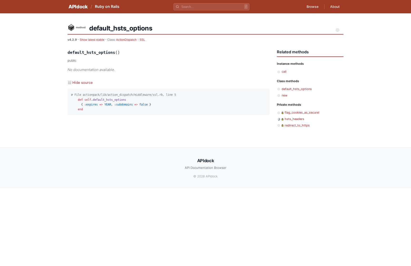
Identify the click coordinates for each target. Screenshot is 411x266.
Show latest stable (92, 39)
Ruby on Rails (107, 6)
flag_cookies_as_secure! (302, 112)
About (335, 7)
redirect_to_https (297, 125)
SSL (142, 39)
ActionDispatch (126, 39)
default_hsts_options (297, 89)
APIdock (78, 7)
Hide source (82, 82)
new (284, 95)
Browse (312, 7)
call (284, 71)
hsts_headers (294, 119)
